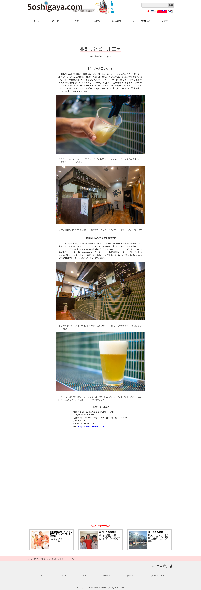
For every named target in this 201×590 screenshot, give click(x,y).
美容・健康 (132, 575)
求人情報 (96, 20)
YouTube (112, 12)
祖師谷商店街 (61, 6)
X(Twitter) (112, 8)
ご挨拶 (165, 20)
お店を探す (56, 20)
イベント (76, 20)
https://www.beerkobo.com (91, 426)
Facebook (112, 2)
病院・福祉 (107, 575)
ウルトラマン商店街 (102, 7)
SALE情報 (116, 20)
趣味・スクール (157, 575)
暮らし (85, 575)
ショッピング (62, 575)
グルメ (39, 575)
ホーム (36, 20)
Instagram (112, 5)
